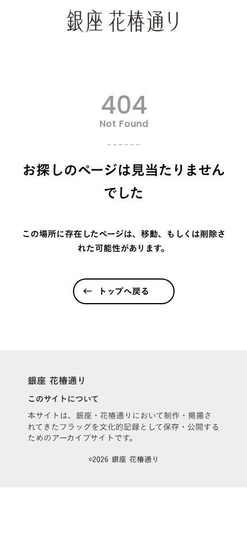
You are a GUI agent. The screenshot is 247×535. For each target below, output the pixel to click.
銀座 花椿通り (57, 380)
